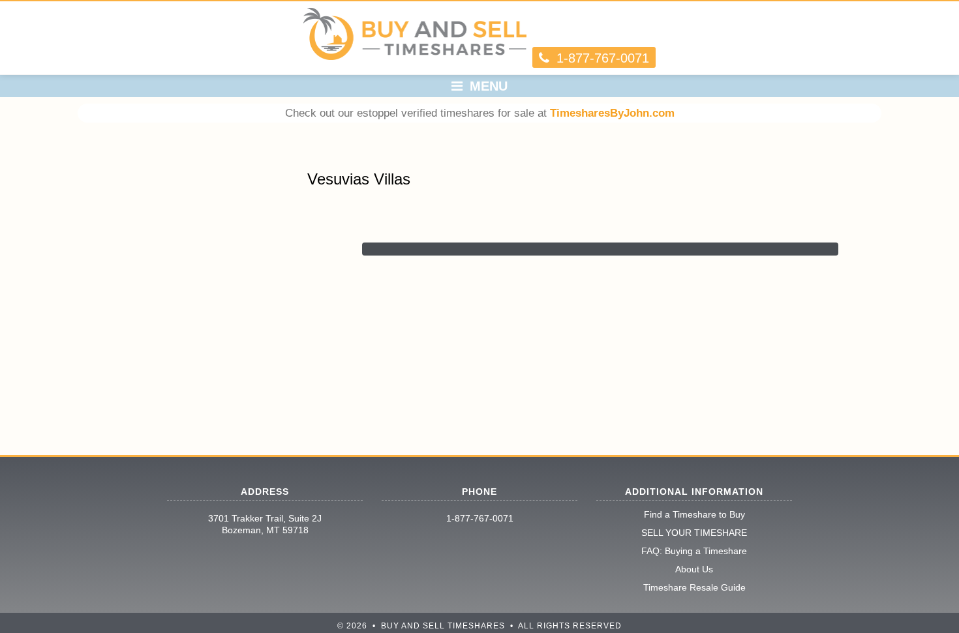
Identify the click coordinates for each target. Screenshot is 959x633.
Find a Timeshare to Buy (694, 514)
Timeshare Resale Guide (694, 587)
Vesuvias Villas (358, 179)
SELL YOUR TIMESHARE (694, 532)
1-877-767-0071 (479, 518)
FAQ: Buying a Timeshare (694, 551)
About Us (694, 569)
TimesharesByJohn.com (612, 113)
